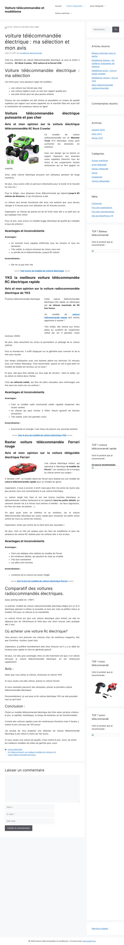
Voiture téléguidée (74, 6)
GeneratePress (89, 941)
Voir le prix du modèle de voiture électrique (42, 271)
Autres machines (62, 13)
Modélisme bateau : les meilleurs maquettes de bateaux (103, 63)
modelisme (97, 177)
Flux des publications (102, 207)
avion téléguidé (96, 6)
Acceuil (58, 6)
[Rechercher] (115, 29)
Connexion (97, 203)
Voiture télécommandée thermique (22, 755)
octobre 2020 (98, 130)
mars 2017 (97, 134)
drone (94, 173)
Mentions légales (100, 928)
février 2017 (97, 138)
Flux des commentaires (103, 211)
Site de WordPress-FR (102, 216)
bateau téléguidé (100, 169)
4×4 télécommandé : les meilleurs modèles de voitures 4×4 (32, 752)
